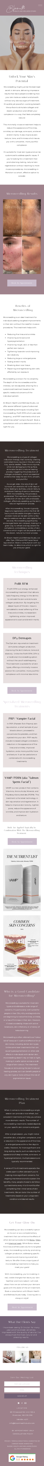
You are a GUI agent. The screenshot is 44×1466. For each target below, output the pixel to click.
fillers (38, 1240)
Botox (32, 1240)
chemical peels (15, 1243)
